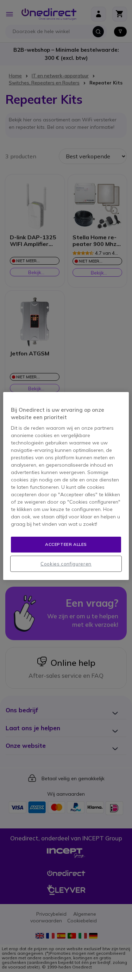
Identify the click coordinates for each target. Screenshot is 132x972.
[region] (65, 486)
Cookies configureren (66, 564)
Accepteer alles (66, 544)
